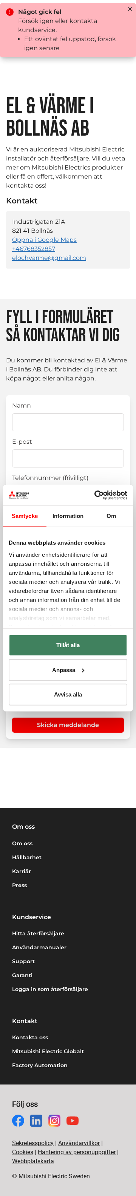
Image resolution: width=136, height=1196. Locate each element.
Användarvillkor (79, 1143)
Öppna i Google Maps (44, 239)
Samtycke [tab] (25, 516)
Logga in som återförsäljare (50, 989)
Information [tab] (68, 516)
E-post (22, 441)
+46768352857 (33, 248)
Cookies (22, 1152)
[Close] (129, 9)
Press (19, 885)
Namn (21, 405)
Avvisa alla (68, 694)
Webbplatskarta (33, 1161)
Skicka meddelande (68, 725)
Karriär (21, 871)
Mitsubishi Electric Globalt (48, 1051)
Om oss (22, 843)
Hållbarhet (27, 857)
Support (23, 961)
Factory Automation (40, 1065)
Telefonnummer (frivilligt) (50, 477)
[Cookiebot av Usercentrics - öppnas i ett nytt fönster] (96, 495)
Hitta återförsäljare (38, 933)
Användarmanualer (39, 947)
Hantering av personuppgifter (77, 1152)
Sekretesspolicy (33, 1143)
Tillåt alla (68, 645)
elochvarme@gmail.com (49, 257)
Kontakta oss (30, 1037)
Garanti (22, 975)
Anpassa (63, 669)
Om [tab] (111, 516)
